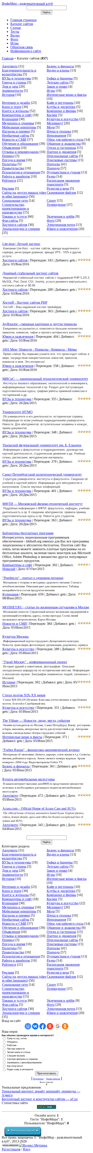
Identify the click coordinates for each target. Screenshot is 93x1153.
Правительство (13, 168)
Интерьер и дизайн (16, 103)
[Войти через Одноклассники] (65, 1026)
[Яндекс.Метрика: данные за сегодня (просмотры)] (33, 1145)
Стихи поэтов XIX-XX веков (23, 695)
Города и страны (14, 82)
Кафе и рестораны (60, 103)
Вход (26, 1149)
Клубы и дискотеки (61, 107)
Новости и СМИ (14, 139)
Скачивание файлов (61, 192)
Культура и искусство (63, 119)
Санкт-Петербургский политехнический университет (42, 474)
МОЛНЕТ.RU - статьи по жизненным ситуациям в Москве (45, 607)
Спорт (51, 200)
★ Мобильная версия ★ (22, 1130)
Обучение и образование (20, 143)
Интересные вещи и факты (67, 95)
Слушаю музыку (16, 1055)
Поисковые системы (62, 160)
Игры (51, 90)
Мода (51, 127)
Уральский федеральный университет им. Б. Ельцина (41, 445)
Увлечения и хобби (61, 216)
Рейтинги (9, 180)
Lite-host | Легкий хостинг (21, 244)
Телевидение (56, 204)
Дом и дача (10, 86)
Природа (53, 168)
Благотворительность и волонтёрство (19, 72)
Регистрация (11, 1149)
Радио (51, 176)
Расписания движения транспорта (63, 182)
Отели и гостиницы (61, 148)
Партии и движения (61, 152)
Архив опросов (53, 1079)
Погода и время (13, 160)
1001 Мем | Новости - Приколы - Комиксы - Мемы (39, 349)
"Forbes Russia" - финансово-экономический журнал (41, 750)
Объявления (11, 148)
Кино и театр (11, 107)
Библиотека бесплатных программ (27, 533)
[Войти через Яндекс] (50, 1026)
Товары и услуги (14, 216)
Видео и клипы (58, 70)
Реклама (8, 188)
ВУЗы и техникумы (16, 78)
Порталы (53, 164)
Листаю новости (16, 1048)
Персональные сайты (62, 156)
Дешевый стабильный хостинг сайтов (30, 273)
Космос (52, 115)
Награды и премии (16, 131)
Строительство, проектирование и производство (15, 208)
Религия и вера (58, 188)
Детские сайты (58, 82)
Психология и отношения (21, 172)
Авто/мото (10, 66)
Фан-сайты (10, 220)
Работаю (11, 1045)
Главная (7, 58)
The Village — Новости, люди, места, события (36, 720)
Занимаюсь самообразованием (24, 1062)
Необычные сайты (15, 135)
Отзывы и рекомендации (20, 152)
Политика (9, 164)
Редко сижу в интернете (20, 1069)
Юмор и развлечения (62, 229)
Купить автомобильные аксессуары (28, 779)
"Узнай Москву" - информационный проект (34, 662)
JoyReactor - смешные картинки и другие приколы (39, 324)
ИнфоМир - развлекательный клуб (27, 3)
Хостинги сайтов (14, 225)
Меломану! (55, 123)
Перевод (8, 156)
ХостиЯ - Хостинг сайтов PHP (24, 302)
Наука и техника (59, 131)
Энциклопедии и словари (21, 229)
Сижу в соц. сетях (17, 1038)
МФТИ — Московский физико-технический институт (42, 504)
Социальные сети (15, 200)
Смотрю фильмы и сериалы (22, 1059)
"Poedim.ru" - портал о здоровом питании (32, 578)
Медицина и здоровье (18, 123)
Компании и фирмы (61, 111)
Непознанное (56, 135)
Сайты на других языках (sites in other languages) (24, 194)
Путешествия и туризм (63, 172)
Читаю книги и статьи (18, 1052)
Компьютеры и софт (17, 115)
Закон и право (57, 86)
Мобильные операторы (19, 127)
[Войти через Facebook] (42, 1026)
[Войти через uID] (28, 1026)
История (8, 95)
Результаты (38, 1079)
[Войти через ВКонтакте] (35, 1026)
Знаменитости (12, 90)
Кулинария (10, 119)
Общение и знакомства (64, 143)
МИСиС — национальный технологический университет (45, 379)
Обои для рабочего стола (65, 139)
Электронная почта (61, 225)
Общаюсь (12, 1042)
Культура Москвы (15, 636)
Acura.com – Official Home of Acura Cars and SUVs (39, 808)
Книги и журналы (15, 111)
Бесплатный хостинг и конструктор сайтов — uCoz (40, 1099)
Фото (51, 220)
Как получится (15, 1066)
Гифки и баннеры (60, 78)
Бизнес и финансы (60, 66)
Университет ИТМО (17, 412)
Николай (8, 569)
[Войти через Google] (57, 1026)
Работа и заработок (16, 176)
